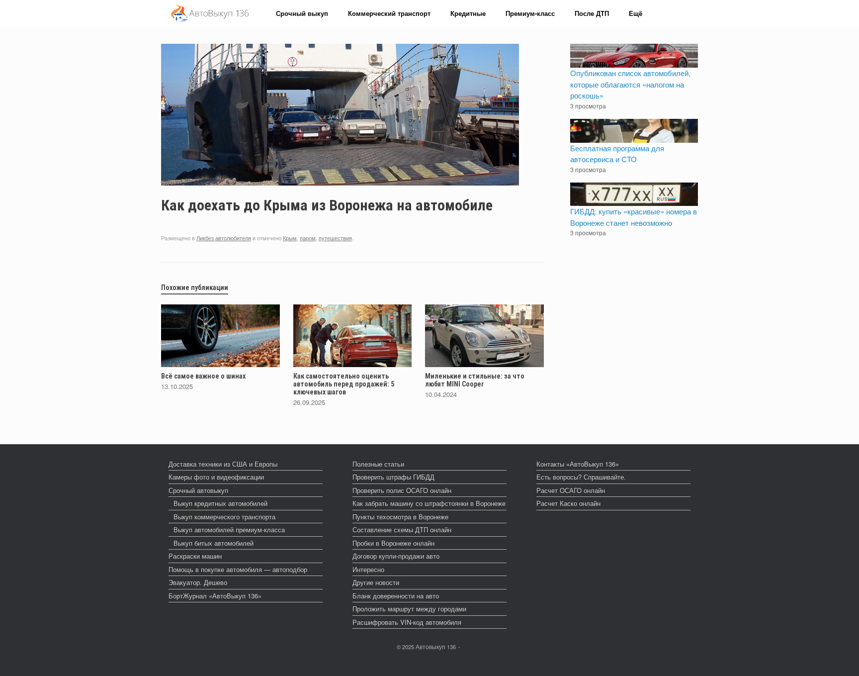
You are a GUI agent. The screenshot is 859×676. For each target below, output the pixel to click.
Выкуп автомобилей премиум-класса (229, 529)
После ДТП (592, 13)
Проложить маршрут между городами (409, 608)
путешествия (335, 238)
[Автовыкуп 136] (209, 13)
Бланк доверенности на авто (395, 595)
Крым (290, 238)
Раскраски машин (195, 556)
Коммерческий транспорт (389, 13)
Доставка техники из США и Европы (223, 464)
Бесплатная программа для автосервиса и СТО (617, 154)
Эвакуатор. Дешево (198, 582)
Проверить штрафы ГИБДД (393, 477)
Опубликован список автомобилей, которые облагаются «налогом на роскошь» (630, 84)
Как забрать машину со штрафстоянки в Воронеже (429, 503)
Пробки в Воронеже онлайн (393, 543)
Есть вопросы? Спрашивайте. (581, 477)
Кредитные (468, 13)
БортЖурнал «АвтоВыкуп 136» (215, 595)
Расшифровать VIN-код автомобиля (406, 622)
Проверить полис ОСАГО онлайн (401, 490)
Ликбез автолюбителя (223, 238)
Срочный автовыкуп (198, 490)
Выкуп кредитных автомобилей (220, 503)
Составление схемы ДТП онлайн (401, 529)
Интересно (368, 569)
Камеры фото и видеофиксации (216, 477)
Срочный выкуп (302, 13)
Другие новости (375, 582)
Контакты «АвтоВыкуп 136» (577, 464)
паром (308, 238)
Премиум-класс (530, 13)
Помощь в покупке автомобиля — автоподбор (238, 569)
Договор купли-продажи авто (395, 556)
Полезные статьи (378, 464)
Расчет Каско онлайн (568, 503)
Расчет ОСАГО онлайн (570, 490)
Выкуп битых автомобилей (213, 543)
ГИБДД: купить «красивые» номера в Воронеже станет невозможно (633, 217)
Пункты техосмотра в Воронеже (400, 516)
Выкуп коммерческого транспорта (224, 516)
